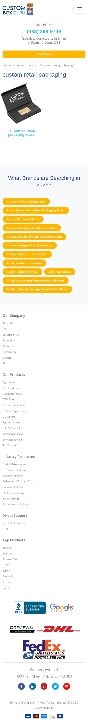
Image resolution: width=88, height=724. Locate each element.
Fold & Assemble (12, 428)
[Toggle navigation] (79, 9)
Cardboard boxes (12, 394)
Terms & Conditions (22, 702)
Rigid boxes (9, 382)
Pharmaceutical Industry (16, 504)
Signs (6, 588)
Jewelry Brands (11, 499)
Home (7, 65)
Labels (6, 571)
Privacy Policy (45, 702)
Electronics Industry (13, 493)
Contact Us (9, 346)
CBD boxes (9, 399)
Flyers (6, 565)
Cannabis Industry (13, 487)
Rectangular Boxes (13, 434)
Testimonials (9, 340)
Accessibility (9, 352)
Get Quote (44, 54)
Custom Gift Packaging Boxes (26, 202)
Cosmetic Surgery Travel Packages (30, 245)
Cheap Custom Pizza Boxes (24, 263)
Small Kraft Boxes (59, 272)
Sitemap (61, 702)
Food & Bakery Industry (16, 464)
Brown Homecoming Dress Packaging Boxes (36, 210)
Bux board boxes (12, 388)
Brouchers (8, 553)
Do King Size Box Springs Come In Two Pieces (37, 289)
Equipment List (11, 335)
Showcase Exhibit (12, 440)
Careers (7, 358)
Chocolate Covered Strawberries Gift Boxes (35, 281)
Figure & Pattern (12, 422)
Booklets (7, 548)
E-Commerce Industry (14, 470)
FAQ (5, 329)
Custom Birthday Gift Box (23, 219)
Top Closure (9, 445)
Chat (5, 529)
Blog (5, 363)
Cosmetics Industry (13, 476)
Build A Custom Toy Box (22, 272)
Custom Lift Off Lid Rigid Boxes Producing (34, 237)
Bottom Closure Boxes (14, 405)
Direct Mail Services (14, 523)
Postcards (8, 576)
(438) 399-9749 (44, 31)
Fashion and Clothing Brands (19, 481)
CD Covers (9, 417)
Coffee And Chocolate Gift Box (27, 254)
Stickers (7, 582)
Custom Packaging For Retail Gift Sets (32, 228)
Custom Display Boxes (15, 411)
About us (8, 323)
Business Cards (11, 559)
